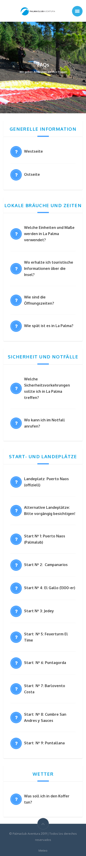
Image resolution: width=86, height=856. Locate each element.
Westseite (33, 151)
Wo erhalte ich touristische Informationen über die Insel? (48, 268)
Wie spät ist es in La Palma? (48, 325)
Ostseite (32, 174)
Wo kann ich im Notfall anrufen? (44, 423)
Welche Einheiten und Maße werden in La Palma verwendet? (49, 233)
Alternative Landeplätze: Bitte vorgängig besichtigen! (49, 510)
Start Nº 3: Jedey (39, 611)
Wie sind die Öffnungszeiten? (39, 300)
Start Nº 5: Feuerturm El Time (46, 637)
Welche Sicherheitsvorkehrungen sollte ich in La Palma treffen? (47, 388)
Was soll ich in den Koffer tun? (46, 799)
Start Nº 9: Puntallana (44, 743)
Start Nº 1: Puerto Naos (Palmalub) (44, 539)
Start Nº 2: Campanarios (46, 564)
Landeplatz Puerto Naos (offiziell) (46, 482)
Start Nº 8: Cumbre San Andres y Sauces (45, 717)
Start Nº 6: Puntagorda (45, 662)
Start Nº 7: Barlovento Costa (44, 688)
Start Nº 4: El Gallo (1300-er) (49, 587)
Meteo (43, 850)
